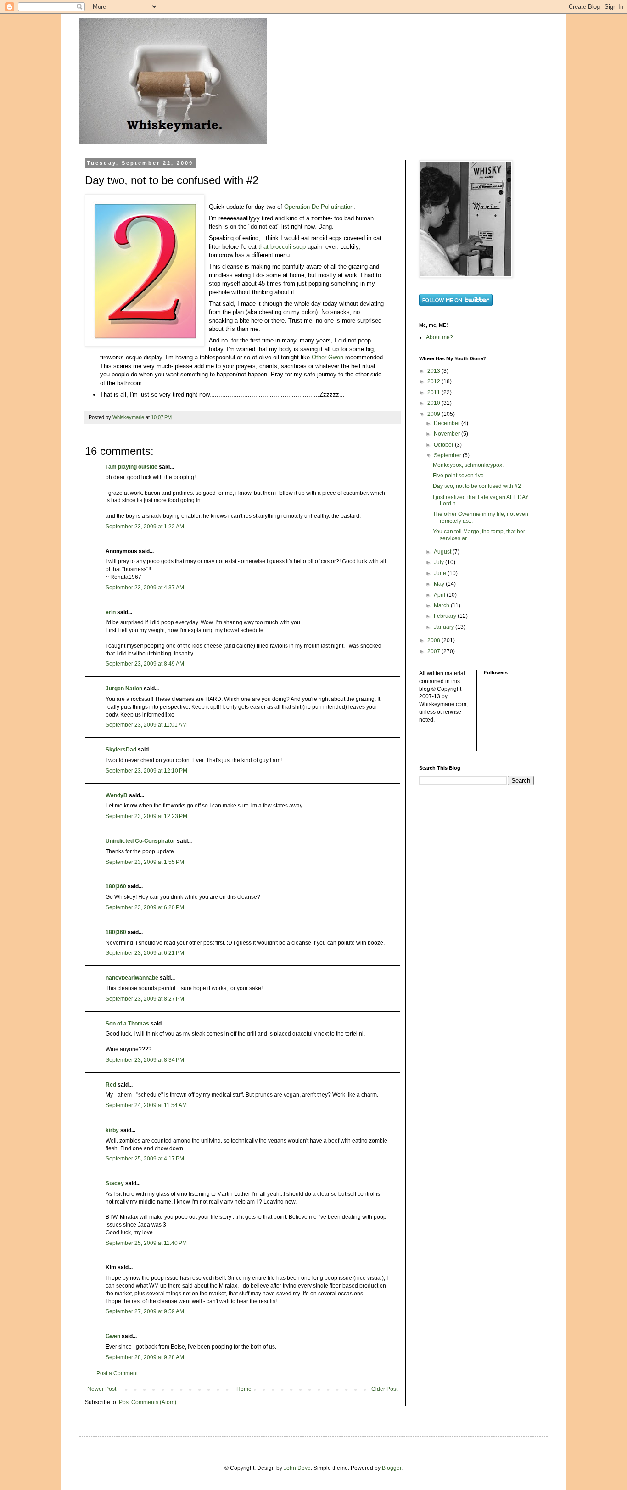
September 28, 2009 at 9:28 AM (145, 1357)
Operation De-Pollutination (318, 206)
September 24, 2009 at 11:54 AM (146, 1105)
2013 (434, 371)
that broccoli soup (282, 246)
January (444, 627)
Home (244, 1389)
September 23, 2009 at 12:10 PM (146, 770)
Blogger (391, 1468)
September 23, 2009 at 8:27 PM (145, 999)
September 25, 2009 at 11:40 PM (146, 1243)
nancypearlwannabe (132, 978)
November (447, 434)
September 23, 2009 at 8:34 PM (145, 1060)
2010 (434, 403)
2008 (434, 640)
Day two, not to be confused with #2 (477, 486)
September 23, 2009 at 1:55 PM (145, 862)
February (446, 616)
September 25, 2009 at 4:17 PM (145, 1158)
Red (111, 1084)
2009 (434, 414)
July (439, 562)
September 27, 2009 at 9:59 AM (145, 1311)
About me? (439, 337)
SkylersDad (121, 749)
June (441, 573)
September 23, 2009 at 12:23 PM (146, 816)
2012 (434, 381)
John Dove (297, 1468)
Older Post (384, 1389)
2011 (434, 392)
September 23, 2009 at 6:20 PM (145, 907)
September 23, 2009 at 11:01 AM (146, 725)
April (440, 595)
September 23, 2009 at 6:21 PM (145, 953)
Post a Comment (117, 1373)
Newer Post (101, 1389)
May (440, 584)
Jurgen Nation (124, 688)
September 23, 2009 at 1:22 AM (145, 526)
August (443, 552)
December (447, 423)
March (442, 605)
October (444, 445)
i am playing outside (131, 467)
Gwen (113, 1336)
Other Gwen (327, 357)
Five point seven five (458, 475)
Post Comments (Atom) (147, 1402)
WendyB (117, 795)
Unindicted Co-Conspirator (140, 841)
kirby (112, 1130)
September (448, 455)
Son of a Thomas (127, 1023)
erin (111, 612)
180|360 (116, 886)
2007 (434, 651)
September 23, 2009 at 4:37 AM (145, 587)
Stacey (115, 1183)
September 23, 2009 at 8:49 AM (145, 664)
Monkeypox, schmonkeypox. (468, 465)
